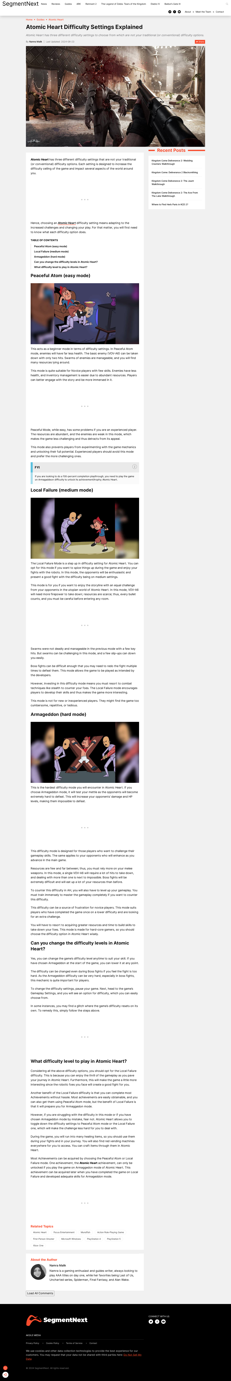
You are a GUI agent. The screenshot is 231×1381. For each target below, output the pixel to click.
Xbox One (38, 1245)
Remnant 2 (90, 4)
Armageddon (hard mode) (49, 256)
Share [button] (201, 41)
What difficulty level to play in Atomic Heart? (60, 267)
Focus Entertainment (64, 1232)
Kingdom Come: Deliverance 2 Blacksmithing (175, 172)
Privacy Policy (32, 1343)
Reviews (56, 4)
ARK (79, 4)
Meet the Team (203, 11)
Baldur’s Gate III (173, 4)
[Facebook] (174, 11)
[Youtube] (179, 11)
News (44, 4)
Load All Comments (40, 1293)
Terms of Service (74, 1343)
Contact (220, 11)
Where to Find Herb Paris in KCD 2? (170, 204)
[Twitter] (169, 11)
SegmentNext (20, 3)
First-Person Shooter (43, 1239)
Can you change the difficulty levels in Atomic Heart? (66, 261)
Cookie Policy (52, 1343)
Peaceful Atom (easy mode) (50, 246)
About (188, 11)
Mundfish (85, 1232)
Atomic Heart (67, 223)
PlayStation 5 (114, 1239)
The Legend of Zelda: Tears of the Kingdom (123, 4)
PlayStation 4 (94, 1239)
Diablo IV (155, 4)
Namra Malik (35, 41)
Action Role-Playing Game (110, 1232)
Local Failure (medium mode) (51, 251)
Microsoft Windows (71, 1239)
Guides (68, 4)
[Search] (227, 4)
